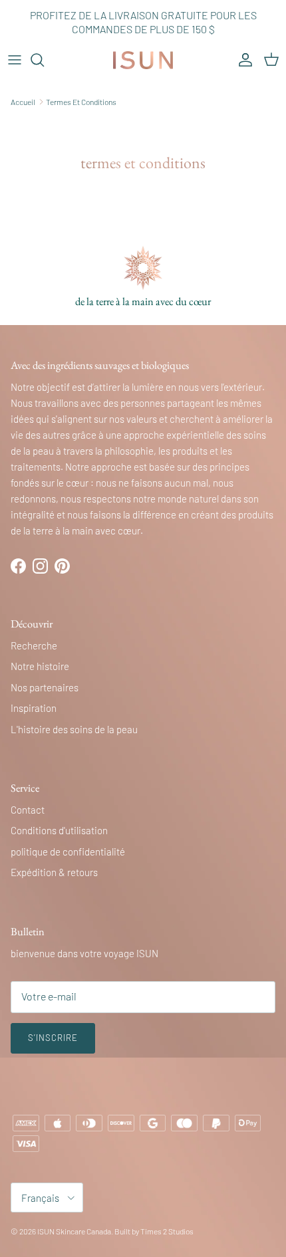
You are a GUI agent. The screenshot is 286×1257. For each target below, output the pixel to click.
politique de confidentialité (68, 851)
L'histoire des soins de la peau (74, 729)
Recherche (34, 645)
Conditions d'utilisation (59, 830)
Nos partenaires (44, 687)
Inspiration (34, 708)
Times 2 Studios (167, 1231)
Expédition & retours (54, 872)
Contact (28, 810)
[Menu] (14, 59)
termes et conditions (81, 101)
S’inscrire (53, 1037)
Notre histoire (40, 666)
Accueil (23, 101)
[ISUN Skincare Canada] (143, 59)
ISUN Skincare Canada (74, 1231)
